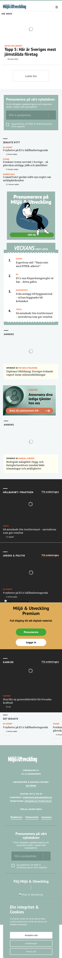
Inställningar (31, 943)
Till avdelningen (50, 492)
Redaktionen (16, 817)
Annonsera (46, 817)
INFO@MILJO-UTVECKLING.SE (38, 801)
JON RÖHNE (31, 785)
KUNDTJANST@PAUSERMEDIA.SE (37, 797)
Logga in (31, 642)
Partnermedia (31, 817)
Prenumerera (31, 632)
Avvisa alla (31, 951)
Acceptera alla (31, 935)
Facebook (27, 887)
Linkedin (35, 887)
